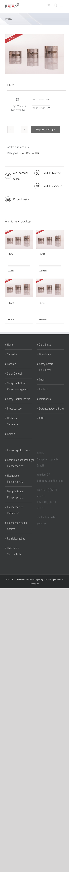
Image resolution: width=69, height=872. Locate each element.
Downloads (45, 354)
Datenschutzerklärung (50, 408)
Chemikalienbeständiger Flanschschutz (18, 463)
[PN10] (50, 239)
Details (13, 270)
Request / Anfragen (45, 129)
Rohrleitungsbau (16, 538)
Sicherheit (12, 354)
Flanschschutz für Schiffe (17, 526)
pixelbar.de (35, 583)
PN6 (10, 254)
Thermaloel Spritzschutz (14, 551)
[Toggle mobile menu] (62, 5)
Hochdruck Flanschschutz (15, 479)
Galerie (11, 434)
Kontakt (43, 389)
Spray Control (14, 373)
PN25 (11, 303)
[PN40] (50, 288)
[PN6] (19, 239)
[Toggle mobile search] (55, 5)
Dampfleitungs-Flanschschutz (15, 494)
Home (10, 345)
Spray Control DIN (29, 153)
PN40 (42, 303)
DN (18, 99)
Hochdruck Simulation (13, 421)
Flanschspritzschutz (18, 450)
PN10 (42, 254)
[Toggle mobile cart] (48, 5)
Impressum (45, 399)
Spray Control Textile (18, 399)
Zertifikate (45, 345)
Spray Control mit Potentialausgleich (17, 386)
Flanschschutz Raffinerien (15, 510)
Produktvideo (14, 408)
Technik (11, 364)
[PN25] (19, 288)
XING (42, 418)
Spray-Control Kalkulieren (46, 367)
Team (42, 379)
